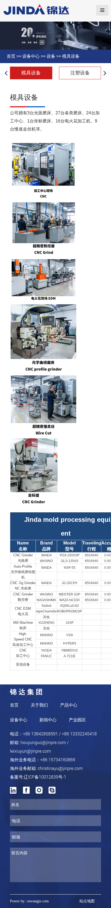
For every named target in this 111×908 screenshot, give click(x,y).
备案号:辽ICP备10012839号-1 (38, 777)
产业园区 (77, 720)
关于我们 (39, 705)
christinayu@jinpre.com (60, 768)
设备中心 (31, 56)
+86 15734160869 (57, 759)
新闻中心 (48, 720)
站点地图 (87, 901)
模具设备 (70, 56)
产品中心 (68, 705)
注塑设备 (80, 73)
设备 (51, 56)
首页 (11, 56)
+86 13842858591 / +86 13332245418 (60, 733)
